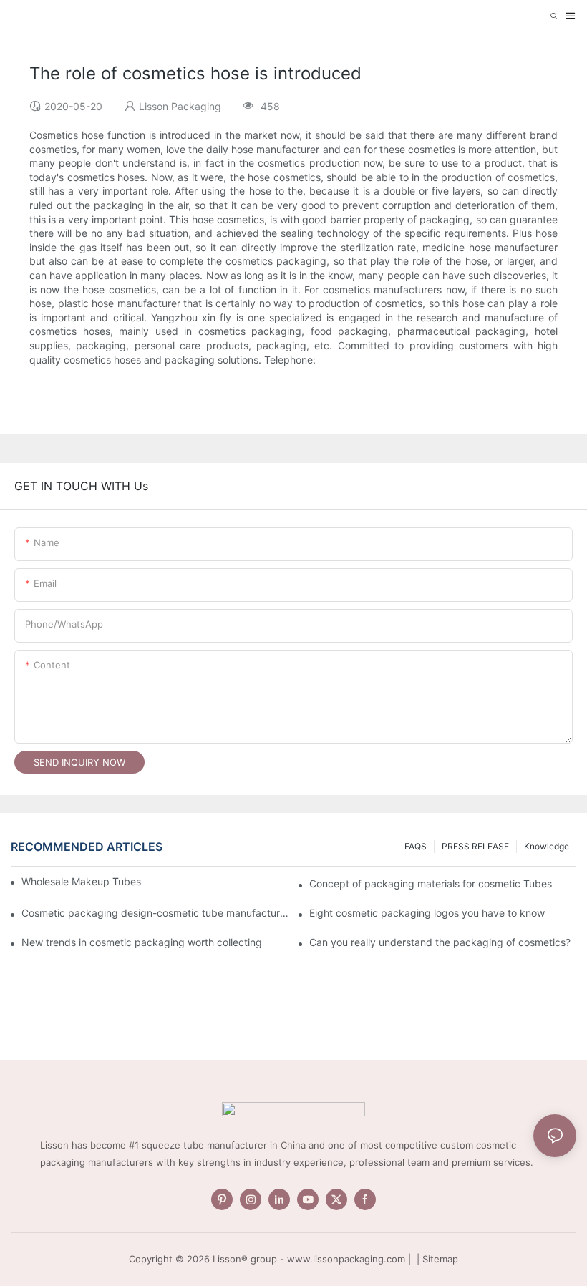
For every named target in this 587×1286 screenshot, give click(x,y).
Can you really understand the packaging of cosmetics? (440, 942)
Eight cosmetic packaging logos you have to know (427, 913)
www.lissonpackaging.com (346, 1259)
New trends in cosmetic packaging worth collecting (141, 942)
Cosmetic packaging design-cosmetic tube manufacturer (154, 913)
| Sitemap (436, 1259)
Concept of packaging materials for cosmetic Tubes (430, 883)
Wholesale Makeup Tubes (81, 881)
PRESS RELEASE (475, 846)
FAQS (415, 846)
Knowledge (546, 846)
